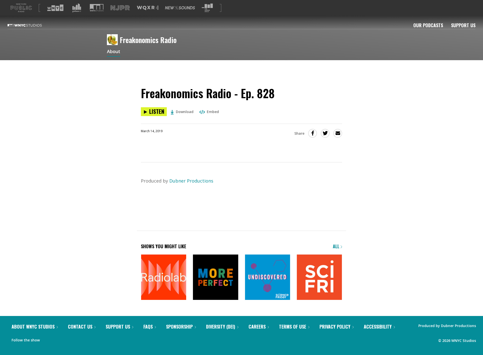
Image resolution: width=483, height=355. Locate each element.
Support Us (463, 25)
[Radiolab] (163, 277)
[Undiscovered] (267, 277)
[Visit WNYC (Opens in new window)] (55, 8)
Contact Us (80, 326)
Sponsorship (179, 326)
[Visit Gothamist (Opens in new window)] (76, 7)
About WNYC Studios (33, 326)
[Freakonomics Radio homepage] (113, 40)
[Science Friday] (319, 277)
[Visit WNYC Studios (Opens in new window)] (97, 7)
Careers (257, 326)
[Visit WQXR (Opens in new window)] (147, 8)
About (113, 52)
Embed (213, 111)
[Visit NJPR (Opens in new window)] (120, 8)
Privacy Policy (334, 326)
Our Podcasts (428, 25)
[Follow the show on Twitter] (57, 338)
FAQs (148, 326)
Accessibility (378, 326)
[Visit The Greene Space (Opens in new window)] (207, 8)
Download (184, 111)
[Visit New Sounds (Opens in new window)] (180, 8)
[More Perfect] (215, 277)
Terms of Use (292, 326)
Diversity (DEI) (220, 326)
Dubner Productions (191, 181)
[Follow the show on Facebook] (47, 338)
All (337, 246)
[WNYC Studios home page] (31, 25)
